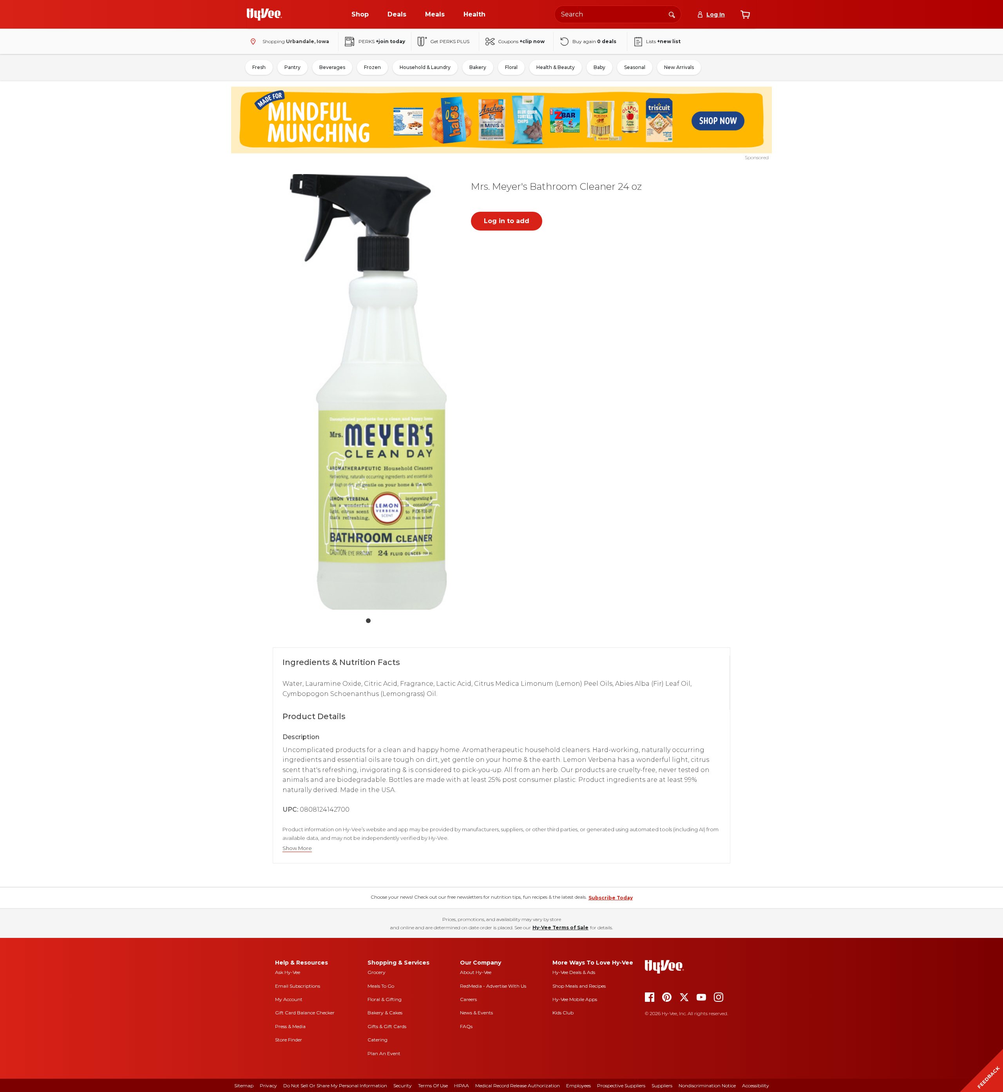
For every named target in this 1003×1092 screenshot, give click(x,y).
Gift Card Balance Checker (305, 1013)
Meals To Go (381, 986)
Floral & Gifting (385, 999)
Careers (468, 999)
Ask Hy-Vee (287, 972)
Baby (599, 67)
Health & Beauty (555, 67)
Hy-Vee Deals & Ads (573, 972)
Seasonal (634, 67)
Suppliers (662, 1085)
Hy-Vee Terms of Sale (560, 927)
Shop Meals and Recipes (579, 986)
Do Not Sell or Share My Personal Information (335, 1085)
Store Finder (288, 1040)
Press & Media (290, 1026)
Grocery (377, 972)
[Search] (672, 14)
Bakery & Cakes (385, 1013)
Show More (297, 848)
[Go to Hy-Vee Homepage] (264, 14)
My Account (288, 999)
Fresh (259, 67)
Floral (511, 67)
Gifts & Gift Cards (387, 1026)
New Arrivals (679, 67)
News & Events (476, 1013)
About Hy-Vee (475, 972)
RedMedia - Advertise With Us (493, 986)
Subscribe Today (610, 898)
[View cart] (745, 14)
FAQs (466, 1026)
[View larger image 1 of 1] (368, 392)
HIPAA (461, 1085)
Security (402, 1085)
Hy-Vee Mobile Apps (574, 999)
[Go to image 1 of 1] (368, 620)
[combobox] (617, 14)
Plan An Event (384, 1053)
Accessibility (755, 1085)
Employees (578, 1085)
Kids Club (563, 1013)
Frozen (372, 67)
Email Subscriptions (297, 986)
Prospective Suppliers (621, 1085)
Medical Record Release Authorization (517, 1085)
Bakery (477, 67)
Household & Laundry (425, 67)
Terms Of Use (433, 1085)
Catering (377, 1040)
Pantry (292, 67)
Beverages (332, 67)
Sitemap (243, 1085)
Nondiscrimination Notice (707, 1085)
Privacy (268, 1085)
